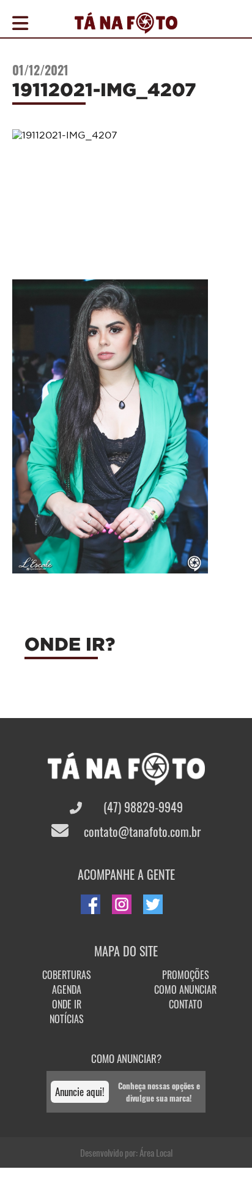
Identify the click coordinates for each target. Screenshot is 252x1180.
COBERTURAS (66, 974)
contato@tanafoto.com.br (141, 831)
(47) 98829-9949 (141, 807)
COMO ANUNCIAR (185, 989)
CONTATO (185, 1004)
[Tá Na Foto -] (126, 26)
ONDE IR (66, 1004)
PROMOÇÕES (185, 974)
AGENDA (66, 989)
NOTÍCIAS (67, 1019)
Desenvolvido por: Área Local (126, 1152)
